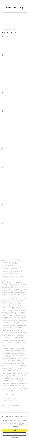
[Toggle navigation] (26, 2)
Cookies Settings (14, 437)
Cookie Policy (15, 426)
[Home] (14, 8)
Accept (14, 430)
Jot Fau (4, 33)
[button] (14, 44)
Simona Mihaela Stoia (12, 33)
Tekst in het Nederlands (9, 398)
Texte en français (7, 400)
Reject (14, 434)
